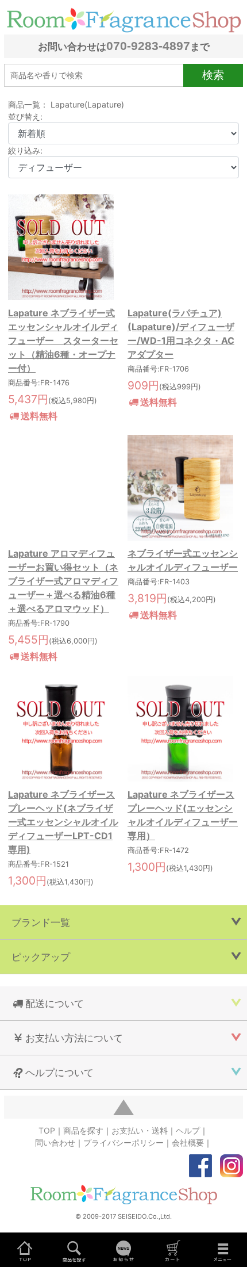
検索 (213, 75)
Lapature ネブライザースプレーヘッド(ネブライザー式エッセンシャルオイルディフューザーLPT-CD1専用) (63, 821)
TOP (46, 1130)
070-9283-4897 (148, 45)
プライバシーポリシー (123, 1142)
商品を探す (83, 1130)
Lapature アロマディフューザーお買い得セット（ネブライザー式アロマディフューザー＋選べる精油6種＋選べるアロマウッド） (63, 581)
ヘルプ (188, 1130)
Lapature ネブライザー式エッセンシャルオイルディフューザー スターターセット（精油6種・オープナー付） (63, 340)
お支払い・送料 (139, 1130)
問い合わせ (55, 1142)
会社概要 (188, 1142)
